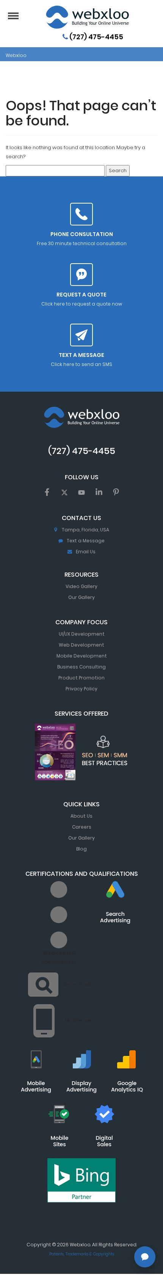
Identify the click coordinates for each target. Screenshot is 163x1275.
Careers (81, 827)
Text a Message (86, 540)
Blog (81, 849)
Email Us (86, 551)
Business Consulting (81, 667)
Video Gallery (81, 586)
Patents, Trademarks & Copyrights (81, 1254)
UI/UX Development (82, 634)
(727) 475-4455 (95, 37)
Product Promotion (81, 678)
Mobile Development (81, 656)
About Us (81, 816)
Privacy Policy (81, 688)
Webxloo (16, 55)
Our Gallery (81, 597)
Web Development (81, 645)
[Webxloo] (87, 17)
